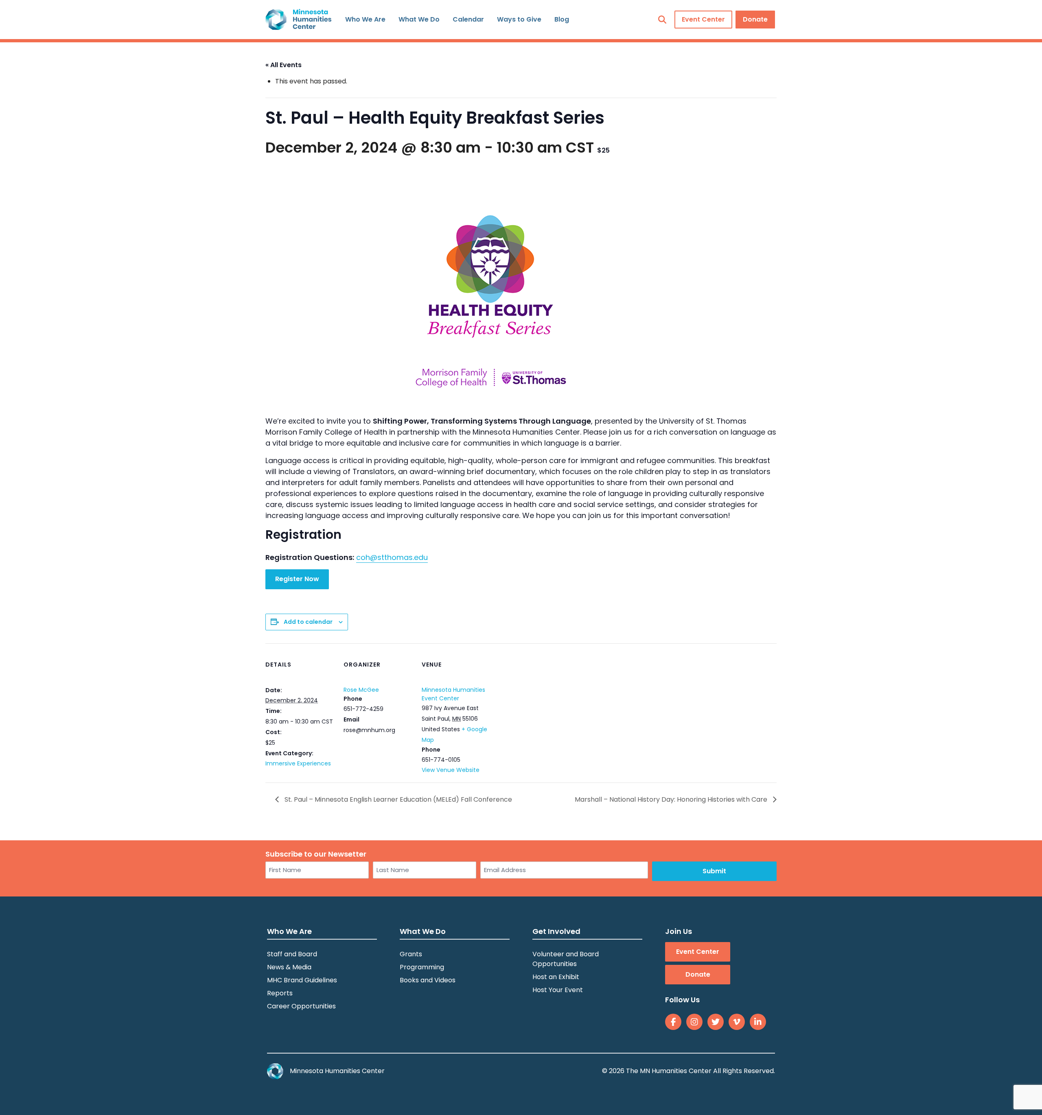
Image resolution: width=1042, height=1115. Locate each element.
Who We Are (365, 19)
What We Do (419, 19)
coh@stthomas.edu (392, 557)
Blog (561, 19)
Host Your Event (557, 990)
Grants (411, 954)
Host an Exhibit (555, 977)
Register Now (297, 579)
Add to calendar (308, 622)
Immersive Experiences (298, 763)
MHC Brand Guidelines (302, 980)
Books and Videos (427, 980)
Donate (755, 19)
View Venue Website (450, 770)
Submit (714, 871)
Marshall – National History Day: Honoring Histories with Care (672, 799)
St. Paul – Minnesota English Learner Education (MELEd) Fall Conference (397, 799)
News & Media (289, 967)
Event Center (703, 19)
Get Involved (556, 931)
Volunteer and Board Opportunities (565, 959)
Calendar (468, 19)
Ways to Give (519, 19)
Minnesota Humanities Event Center (453, 694)
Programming (422, 967)
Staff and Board (292, 954)
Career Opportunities (301, 1006)
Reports (280, 993)
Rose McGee (361, 690)
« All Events (283, 65)
